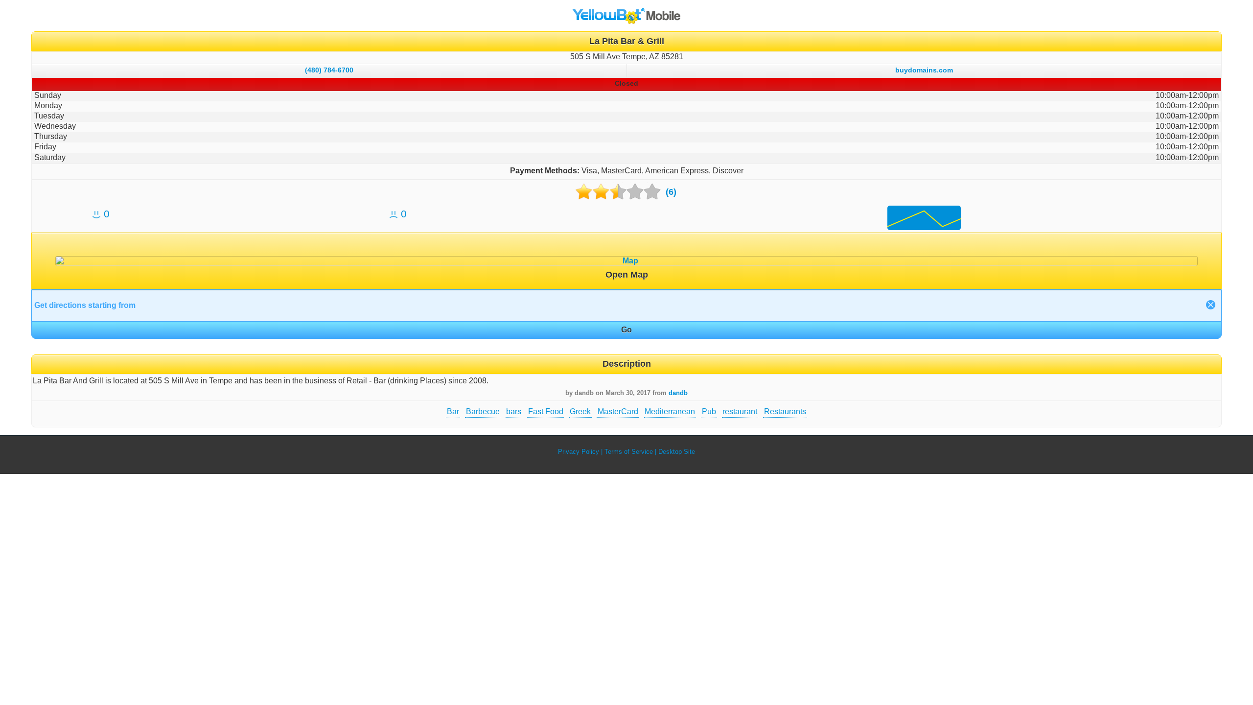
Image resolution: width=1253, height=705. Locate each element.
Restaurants (785, 411)
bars (513, 411)
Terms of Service (628, 451)
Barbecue (483, 411)
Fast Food (545, 411)
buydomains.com (924, 70)
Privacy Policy (578, 451)
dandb (678, 393)
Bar (453, 411)
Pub (709, 411)
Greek (580, 411)
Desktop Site (676, 451)
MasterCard (618, 411)
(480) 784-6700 (329, 70)
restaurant (739, 411)
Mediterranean (670, 411)
